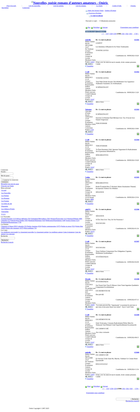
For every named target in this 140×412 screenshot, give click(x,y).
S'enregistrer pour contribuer (129, 27)
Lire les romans (81, 6)
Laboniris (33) (22, 226)
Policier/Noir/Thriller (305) (19, 220)
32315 (92, 231)
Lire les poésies (58, 6)
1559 (114, 34)
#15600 (136, 352)
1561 (123, 34)
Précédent (96, 27)
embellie (88, 40)
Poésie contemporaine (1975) (51, 226)
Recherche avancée (7, 242)
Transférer (89, 66)
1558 (111, 34)
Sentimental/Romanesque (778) (11, 222)
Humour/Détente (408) (74, 219)
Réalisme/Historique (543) (36, 220)
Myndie (87, 279)
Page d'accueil (11, 6)
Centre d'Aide (117, 6)
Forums (133, 6)
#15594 (136, 140)
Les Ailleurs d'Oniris (8, 209)
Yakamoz (88, 109)
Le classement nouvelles (26, 232)
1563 (130, 34)
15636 (92, 305)
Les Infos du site (6, 204)
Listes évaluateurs (69, 232)
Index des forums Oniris (96, 10)
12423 (92, 62)
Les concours (10, 234)
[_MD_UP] (138, 66)
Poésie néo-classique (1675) (15, 228)
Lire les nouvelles (34, 6)
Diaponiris (4, 206)
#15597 (136, 241)
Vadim (87, 177)
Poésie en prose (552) (68, 226)
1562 (126, 34)
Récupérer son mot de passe (10, 184)
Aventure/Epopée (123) (8, 219)
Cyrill (87, 72)
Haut (88, 386)
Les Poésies (5, 196)
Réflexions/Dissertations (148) (55, 220)
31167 (92, 99)
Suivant (105, 27)
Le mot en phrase (97, 16)
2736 (92, 130)
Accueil (3, 190)
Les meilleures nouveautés (9, 232)
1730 (135, 34)
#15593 (136, 109)
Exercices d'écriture (95, 13)
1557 (107, 34)
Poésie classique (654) (34, 226)
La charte (99, 6)
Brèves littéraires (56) (23, 219)
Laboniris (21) (5, 220)
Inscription (5, 8)
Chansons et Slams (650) (9, 226)
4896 (92, 199)
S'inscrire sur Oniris (7, 186)
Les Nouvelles (6, 193)
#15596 (136, 209)
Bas (89, 27)
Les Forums (5, 201)
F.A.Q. (3, 214)
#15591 (136, 40)
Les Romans (5, 198)
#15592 (136, 72)
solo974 (87, 209)
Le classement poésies (41, 232)
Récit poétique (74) (30, 228)
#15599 (136, 315)
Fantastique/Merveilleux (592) (40, 219)
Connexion (26, 8)
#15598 (136, 279)
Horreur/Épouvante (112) (59, 219)
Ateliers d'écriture (110, 10)
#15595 (136, 177)
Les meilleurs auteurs (56, 232)
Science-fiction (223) (72, 220)
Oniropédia (5, 211)
